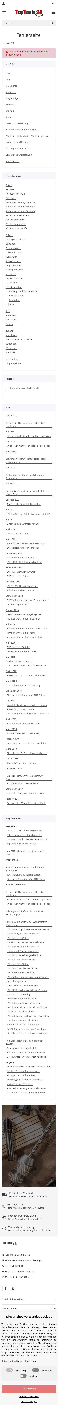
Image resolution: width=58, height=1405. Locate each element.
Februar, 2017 (12, 798)
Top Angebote (14, 363)
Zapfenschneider (14, 278)
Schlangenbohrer (14, 269)
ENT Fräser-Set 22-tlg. (17, 533)
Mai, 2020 (10, 656)
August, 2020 (12, 610)
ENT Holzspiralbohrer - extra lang (23, 685)
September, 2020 (14, 595)
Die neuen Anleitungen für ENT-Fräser (26, 695)
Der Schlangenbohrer (17, 604)
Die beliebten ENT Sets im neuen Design (27, 753)
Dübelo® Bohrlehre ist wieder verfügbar (27, 705)
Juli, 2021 (10, 509)
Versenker (11, 274)
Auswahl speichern (29, 1396)
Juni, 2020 (10, 642)
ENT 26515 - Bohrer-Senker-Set (22, 586)
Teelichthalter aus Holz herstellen (23, 504)
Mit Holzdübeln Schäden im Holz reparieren (29, 436)
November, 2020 (14, 567)
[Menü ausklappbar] (4, 13)
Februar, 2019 (12, 738)
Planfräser (11, 198)
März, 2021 (11, 539)
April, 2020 (11, 671)
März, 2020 (11, 681)
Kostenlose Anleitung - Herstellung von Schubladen (25, 476)
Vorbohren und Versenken (20, 661)
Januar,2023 (12, 483)
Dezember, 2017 (14, 768)
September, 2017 (14, 788)
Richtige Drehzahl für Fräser (21, 632)
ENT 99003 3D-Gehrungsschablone (24, 562)
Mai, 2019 (10, 700)
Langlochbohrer (13, 265)
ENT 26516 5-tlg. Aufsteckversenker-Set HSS (28, 513)
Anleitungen (12, 859)
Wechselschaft (16, 295)
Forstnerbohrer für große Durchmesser (26, 665)
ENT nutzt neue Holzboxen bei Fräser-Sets (28, 713)
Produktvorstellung (15, 884)
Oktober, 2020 (13, 581)
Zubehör (10, 304)
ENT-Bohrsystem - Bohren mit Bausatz (26, 793)
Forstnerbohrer (13, 248)
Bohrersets (11, 319)
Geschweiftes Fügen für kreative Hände (26, 803)
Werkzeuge (11, 348)
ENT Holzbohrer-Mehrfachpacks (23, 547)
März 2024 (11, 451)
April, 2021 (11, 529)
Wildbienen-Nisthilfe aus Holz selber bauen (28, 445)
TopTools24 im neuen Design (21, 762)
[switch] (9, 1370)
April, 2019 (11, 719)
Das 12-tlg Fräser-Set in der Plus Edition (26, 743)
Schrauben (14, 300)
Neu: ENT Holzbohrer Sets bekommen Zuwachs (24, 777)
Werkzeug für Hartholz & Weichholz (24, 637)
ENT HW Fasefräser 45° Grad (21, 571)
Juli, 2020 (10, 624)
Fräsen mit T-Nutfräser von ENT (22, 557)
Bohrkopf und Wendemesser (23, 291)
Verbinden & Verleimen (17, 215)
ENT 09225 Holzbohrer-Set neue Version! (27, 628)
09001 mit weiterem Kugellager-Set (24, 614)
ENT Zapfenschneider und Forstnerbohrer (28, 600)
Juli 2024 (10, 431)
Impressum (30, 1360)
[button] (53, 3)
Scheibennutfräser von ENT (20, 590)
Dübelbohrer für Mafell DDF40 (22, 651)
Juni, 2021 (10, 519)
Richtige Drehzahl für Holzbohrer (23, 618)
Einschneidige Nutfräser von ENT (23, 523)
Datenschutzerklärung (12, 1360)
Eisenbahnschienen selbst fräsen (23, 723)
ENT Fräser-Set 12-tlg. (17, 576)
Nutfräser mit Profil (15, 193)
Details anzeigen (29, 1401)
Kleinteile (10, 352)
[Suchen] (52, 23)
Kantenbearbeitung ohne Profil (21, 202)
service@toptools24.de (23, 1271)
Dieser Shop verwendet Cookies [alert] (29, 1317)
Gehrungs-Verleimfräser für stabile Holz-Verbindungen (26, 460)
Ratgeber (10, 1062)
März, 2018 (11, 748)
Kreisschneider (13, 261)
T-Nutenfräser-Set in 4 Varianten (23, 733)
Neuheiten (12, 359)
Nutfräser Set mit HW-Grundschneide (25, 543)
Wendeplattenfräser (16, 224)
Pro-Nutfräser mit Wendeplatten (23, 783)
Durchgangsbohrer (15, 239)
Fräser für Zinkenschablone (20, 709)
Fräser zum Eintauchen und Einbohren (26, 675)
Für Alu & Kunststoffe (16, 228)
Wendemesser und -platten (19, 339)
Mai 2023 (10, 467)
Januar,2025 (12, 415)
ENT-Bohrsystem (14, 287)
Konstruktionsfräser (15, 219)
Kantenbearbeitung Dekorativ (20, 211)
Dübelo (9, 324)
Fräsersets (11, 315)
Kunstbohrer (12, 256)
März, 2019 (11, 729)
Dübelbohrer (12, 243)
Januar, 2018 (12, 758)
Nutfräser (10, 189)
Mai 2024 (10, 441)
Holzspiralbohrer (14, 252)
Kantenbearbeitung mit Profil (20, 206)
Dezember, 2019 (14, 690)
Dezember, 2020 (14, 553)
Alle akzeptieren (29, 1388)
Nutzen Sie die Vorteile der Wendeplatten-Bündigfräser (27, 493)
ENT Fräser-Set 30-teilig (18, 647)
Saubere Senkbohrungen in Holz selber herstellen (25, 425)
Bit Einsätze (11, 282)
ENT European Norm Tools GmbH (22, 387)
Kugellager (11, 335)
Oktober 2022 (12, 499)
